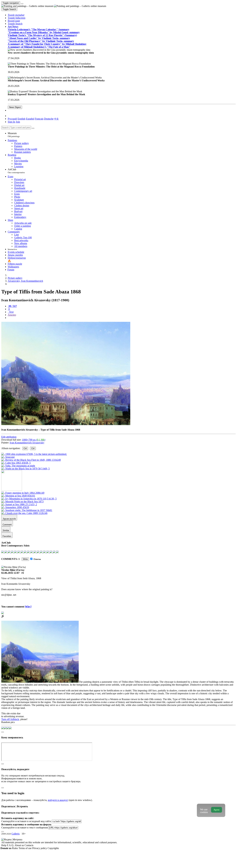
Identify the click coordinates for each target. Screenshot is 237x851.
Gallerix (15, 833)
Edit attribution (8, 436)
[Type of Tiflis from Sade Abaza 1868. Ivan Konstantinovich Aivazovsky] (65, 424)
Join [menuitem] (18, 121)
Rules (15, 848)
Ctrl (25, 448)
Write (25, 559)
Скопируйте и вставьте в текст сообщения (24, 827)
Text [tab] (11, 312)
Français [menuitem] (39, 118)
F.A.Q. (11, 845)
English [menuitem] (21, 118)
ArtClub (16, 171)
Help (4, 845)
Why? (28, 606)
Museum (14, 135)
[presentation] (122, 317)
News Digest (15, 107)
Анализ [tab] (12, 314)
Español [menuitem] (30, 118)
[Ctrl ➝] (22, 492)
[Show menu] (22, 3)
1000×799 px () (33, 439)
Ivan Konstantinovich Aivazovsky (27, 442)
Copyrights (53, 848)
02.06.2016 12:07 (10, 572)
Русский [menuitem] (12, 118)
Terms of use (25, 848)
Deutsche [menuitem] (49, 118)
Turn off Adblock (10, 719)
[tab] (12, 306)
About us (20, 845)
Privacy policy (40, 848)
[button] (16, 15)
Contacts (29, 845)
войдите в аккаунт (58, 800)
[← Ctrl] (25, 468)
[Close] (33, 128)
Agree (216, 810)
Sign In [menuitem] (11, 121)
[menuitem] (56, 118)
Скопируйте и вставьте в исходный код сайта (26, 821)
